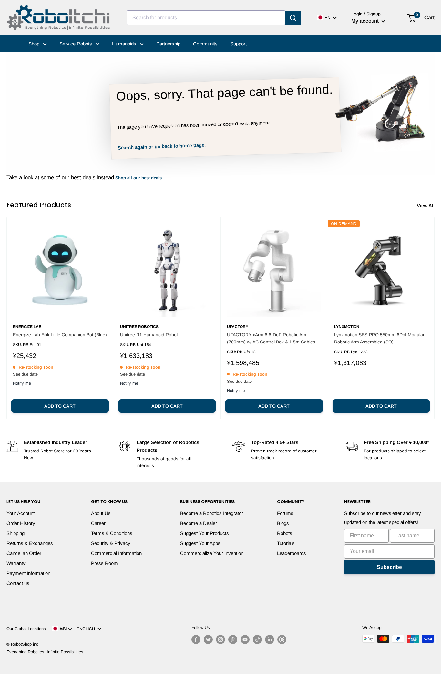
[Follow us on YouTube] (245, 639)
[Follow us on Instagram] (220, 639)
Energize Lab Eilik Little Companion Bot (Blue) (60, 334)
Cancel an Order (23, 553)
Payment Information (28, 573)
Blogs (283, 523)
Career (98, 523)
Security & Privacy (110, 543)
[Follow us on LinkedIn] (269, 639)
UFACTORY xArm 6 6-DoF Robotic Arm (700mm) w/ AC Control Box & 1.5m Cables (271, 338)
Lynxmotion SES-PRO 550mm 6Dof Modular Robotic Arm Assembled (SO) (379, 338)
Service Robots (76, 43)
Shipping (15, 533)
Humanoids (125, 43)
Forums (285, 513)
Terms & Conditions (111, 533)
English (87, 628)
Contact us (17, 583)
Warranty (16, 563)
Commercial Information (116, 553)
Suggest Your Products (204, 533)
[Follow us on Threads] (281, 639)
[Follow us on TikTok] (257, 639)
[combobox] (206, 17)
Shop (34, 43)
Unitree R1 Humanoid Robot (149, 334)
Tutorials (286, 543)
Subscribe (389, 567)
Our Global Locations (26, 628)
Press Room (104, 563)
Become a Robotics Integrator (211, 513)
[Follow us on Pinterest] (232, 639)
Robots (284, 533)
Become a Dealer (198, 523)
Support (238, 43)
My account (365, 21)
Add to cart (60, 406)
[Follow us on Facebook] (195, 639)
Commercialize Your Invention (211, 553)
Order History (20, 523)
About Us (101, 513)
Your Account (20, 513)
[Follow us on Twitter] (208, 639)
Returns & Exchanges (29, 543)
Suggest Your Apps (200, 543)
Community (205, 43)
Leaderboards (291, 553)
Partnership (168, 43)
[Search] (293, 18)
